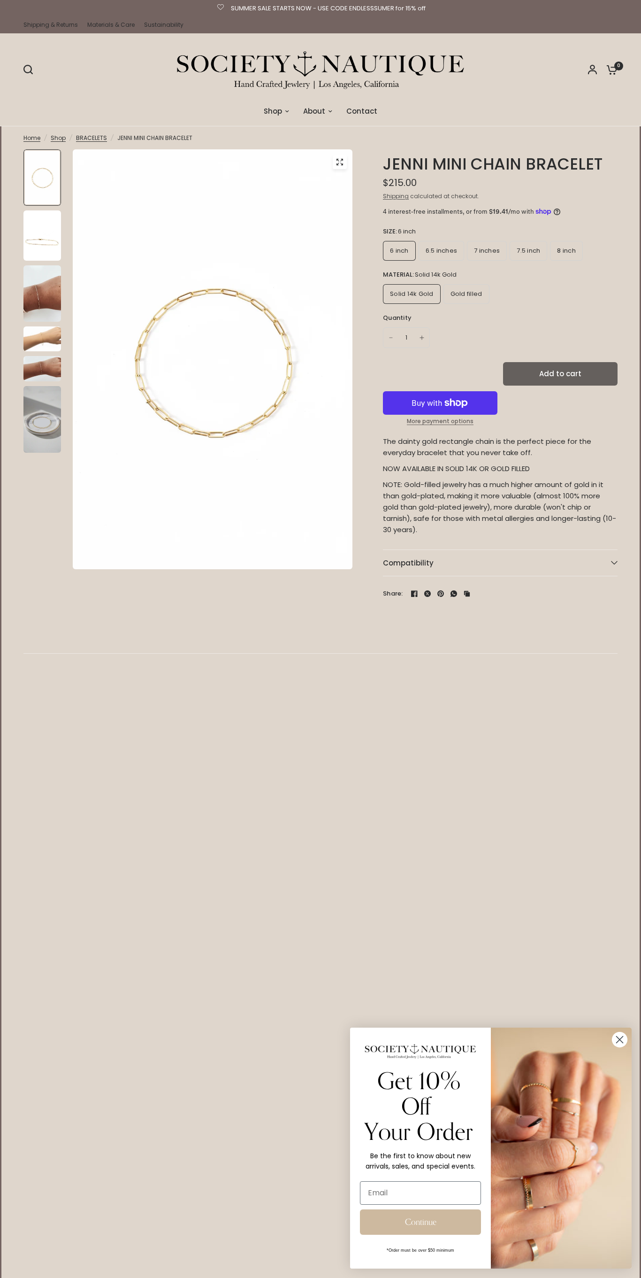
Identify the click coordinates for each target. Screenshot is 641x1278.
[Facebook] (414, 593)
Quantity (397, 317)
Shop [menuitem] (273, 111)
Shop (58, 138)
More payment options (440, 421)
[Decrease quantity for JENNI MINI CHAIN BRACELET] (390, 338)
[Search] (30, 69)
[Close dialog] (619, 1039)
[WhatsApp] (453, 593)
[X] (427, 593)
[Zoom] (340, 162)
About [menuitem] (314, 111)
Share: (393, 593)
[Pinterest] (440, 593)
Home (31, 138)
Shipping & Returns (50, 25)
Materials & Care (111, 25)
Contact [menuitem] (361, 111)
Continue (420, 1222)
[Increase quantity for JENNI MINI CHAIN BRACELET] (421, 338)
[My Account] (592, 69)
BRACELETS (91, 138)
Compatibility (408, 563)
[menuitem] (53, 24)
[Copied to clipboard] (467, 593)
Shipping (396, 196)
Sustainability (163, 25)
